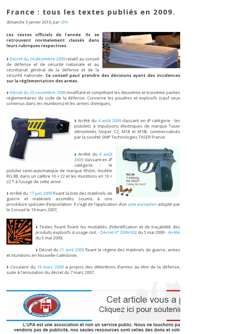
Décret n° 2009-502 (118, 232)
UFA (64, 22)
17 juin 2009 (40, 193)
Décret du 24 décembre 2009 (37, 59)
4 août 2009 (109, 120)
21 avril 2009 (71, 250)
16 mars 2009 (50, 267)
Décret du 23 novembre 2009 (38, 92)
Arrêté (174, 232)
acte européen (142, 204)
